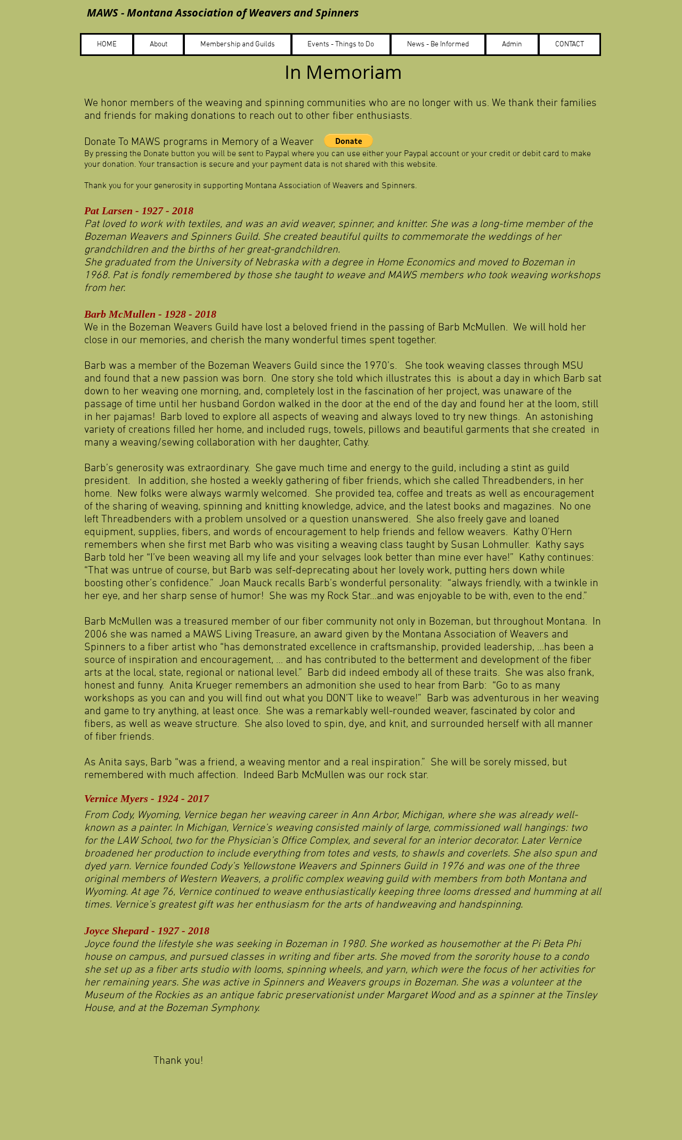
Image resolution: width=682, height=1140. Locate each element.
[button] (348, 141)
